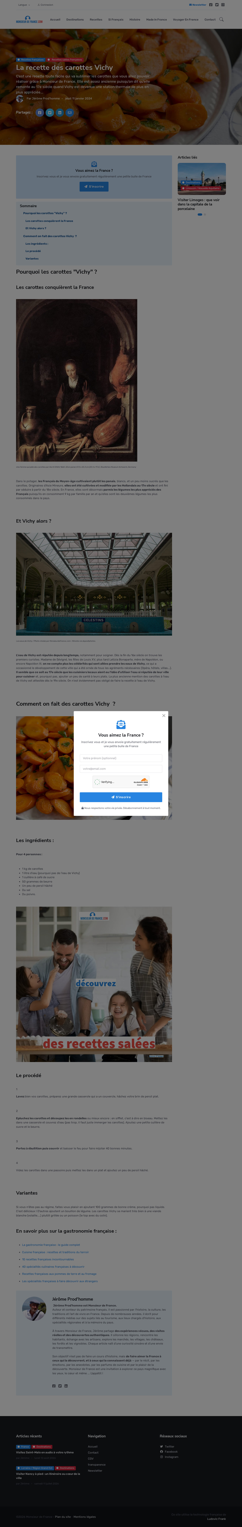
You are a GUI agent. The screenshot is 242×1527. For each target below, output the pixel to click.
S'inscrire (123, 797)
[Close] (164, 715)
